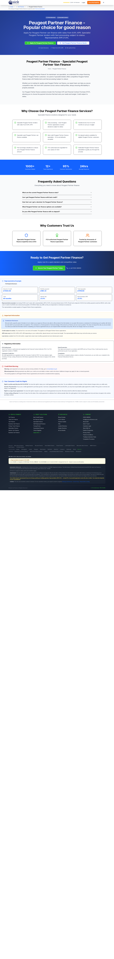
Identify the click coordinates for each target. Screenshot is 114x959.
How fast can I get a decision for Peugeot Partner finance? (42, 202)
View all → (79, 449)
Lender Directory (62, 426)
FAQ (59, 423)
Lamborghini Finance (70, 445)
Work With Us (86, 428)
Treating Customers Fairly (89, 437)
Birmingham (24, 449)
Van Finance (12, 421)
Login (83, 2)
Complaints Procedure (88, 439)
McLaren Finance (39, 445)
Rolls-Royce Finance (18, 445)
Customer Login (87, 426)
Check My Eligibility (93, 2)
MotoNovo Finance (69, 451)
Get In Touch (86, 423)
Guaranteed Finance (38, 428)
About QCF (86, 421)
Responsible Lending (85, 481)
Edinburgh (69, 449)
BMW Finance (93, 445)
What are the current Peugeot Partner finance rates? (40, 192)
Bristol (74, 449)
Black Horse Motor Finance (36, 451)
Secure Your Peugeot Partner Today (50, 268)
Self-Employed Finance (39, 423)
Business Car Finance (14, 432)
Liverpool (62, 449)
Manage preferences (67, 481)
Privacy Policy (86, 432)
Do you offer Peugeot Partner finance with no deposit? (41, 211)
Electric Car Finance (14, 430)
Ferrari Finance (59, 445)
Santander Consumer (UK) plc (21, 451)
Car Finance (12, 417)
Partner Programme (88, 430)
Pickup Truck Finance (14, 426)
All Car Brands (61, 430)
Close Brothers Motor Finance (56, 451)
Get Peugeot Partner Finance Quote (74, 43)
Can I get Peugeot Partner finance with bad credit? (39, 197)
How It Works (61, 419)
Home (49, 68)
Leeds (30, 449)
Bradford (56, 449)
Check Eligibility (37, 430)
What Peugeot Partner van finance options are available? (42, 207)
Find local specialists (40, 8)
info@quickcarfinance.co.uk (90, 419)
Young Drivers (37, 426)
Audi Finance (11, 447)
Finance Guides (62, 421)
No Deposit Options (38, 419)
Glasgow (36, 449)
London (17, 449)
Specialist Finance (38, 421)
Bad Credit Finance (38, 417)
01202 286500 (86, 417)
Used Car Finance (13, 419)
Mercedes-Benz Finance (82, 445)
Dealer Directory (62, 428)
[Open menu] (103, 2)
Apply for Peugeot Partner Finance (41, 43)
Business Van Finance (14, 423)
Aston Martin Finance (49, 445)
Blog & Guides (61, 417)
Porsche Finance (20, 447)
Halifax (45, 451)
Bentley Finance (29, 445)
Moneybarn (78, 451)
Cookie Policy (76, 481)
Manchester (43, 449)
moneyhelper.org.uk (52, 369)
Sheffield (50, 449)
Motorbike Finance (13, 428)
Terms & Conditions (88, 434)
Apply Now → (37, 432)
